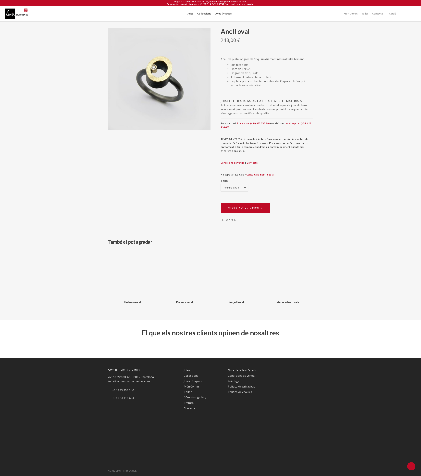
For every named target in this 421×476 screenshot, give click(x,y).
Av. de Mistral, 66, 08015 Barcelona (131, 377)
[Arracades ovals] (288, 273)
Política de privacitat (241, 386)
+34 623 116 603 (123, 398)
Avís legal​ (234, 381)
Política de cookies (240, 392)
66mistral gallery (195, 397)
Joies (187, 370)
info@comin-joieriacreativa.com (129, 381)
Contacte (252, 162)
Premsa (189, 403)
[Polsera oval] (132, 273)
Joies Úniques (193, 381)
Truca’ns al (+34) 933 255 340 (253, 123)
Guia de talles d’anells (242, 370)
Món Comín (191, 386)
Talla (224, 181)
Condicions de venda (232, 162)
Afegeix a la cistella (245, 207)
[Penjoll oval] (236, 273)
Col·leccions (191, 375)
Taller (188, 392)
